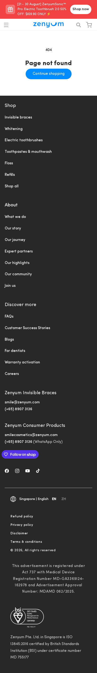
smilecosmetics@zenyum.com (31, 435)
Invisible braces (18, 117)
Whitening (14, 129)
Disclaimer (19, 533)
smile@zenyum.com (22, 402)
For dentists (15, 351)
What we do (15, 217)
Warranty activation (22, 362)
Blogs (9, 340)
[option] (64, 500)
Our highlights (17, 263)
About (11, 205)
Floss (9, 163)
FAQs (9, 317)
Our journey (15, 240)
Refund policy (21, 516)
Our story (13, 228)
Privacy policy (21, 525)
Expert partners (19, 251)
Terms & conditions (26, 542)
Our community (18, 274)
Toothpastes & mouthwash (28, 152)
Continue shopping (49, 74)
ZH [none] (63, 499)
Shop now (81, 9)
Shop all (12, 186)
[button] (6, 25)
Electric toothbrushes (24, 140)
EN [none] (54, 499)
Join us (10, 286)
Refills (10, 175)
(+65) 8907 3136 (18, 409)
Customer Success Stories (27, 328)
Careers (12, 374)
